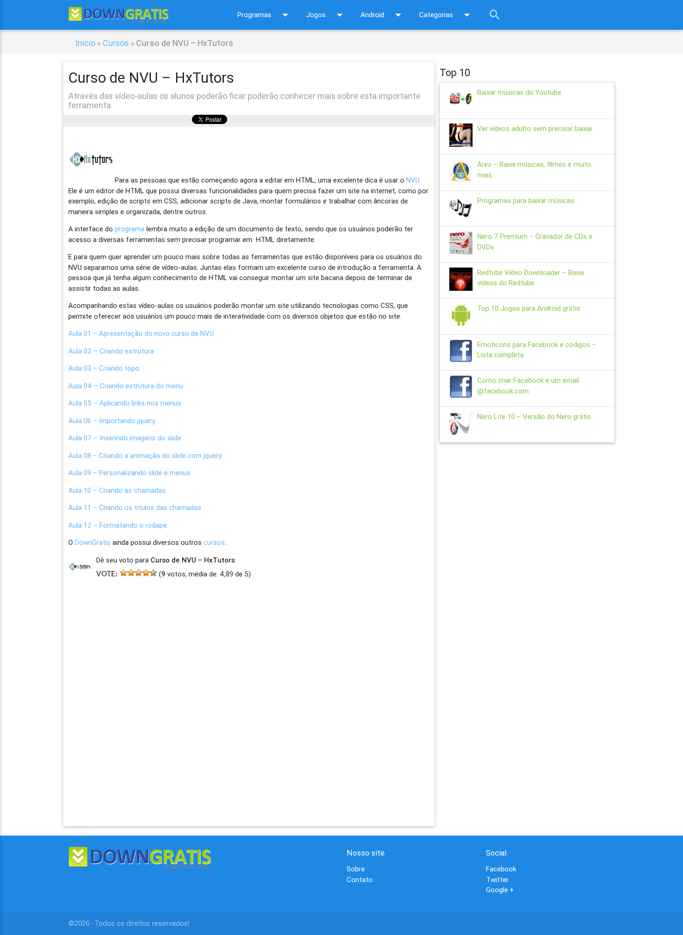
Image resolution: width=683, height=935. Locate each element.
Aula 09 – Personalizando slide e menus (129, 472)
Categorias (446, 15)
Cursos (116, 43)
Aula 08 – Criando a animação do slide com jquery (145, 455)
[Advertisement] (248, 689)
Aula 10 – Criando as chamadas (117, 490)
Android (383, 15)
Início (85, 43)
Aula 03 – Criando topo (103, 368)
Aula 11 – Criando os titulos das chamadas (134, 507)
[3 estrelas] (138, 572)
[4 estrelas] (146, 572)
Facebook (501, 868)
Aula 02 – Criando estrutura (111, 351)
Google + (500, 889)
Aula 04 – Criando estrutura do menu (125, 385)
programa (129, 228)
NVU (413, 180)
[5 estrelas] (153, 572)
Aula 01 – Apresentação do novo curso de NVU (141, 333)
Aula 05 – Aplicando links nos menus (124, 403)
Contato (360, 879)
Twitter (497, 879)
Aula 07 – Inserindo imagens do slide (124, 437)
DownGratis (93, 542)
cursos (214, 542)
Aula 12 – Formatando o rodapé (117, 525)
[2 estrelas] (131, 572)
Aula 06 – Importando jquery (111, 420)
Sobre (356, 868)
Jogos (326, 15)
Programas (264, 15)
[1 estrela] (123, 572)
